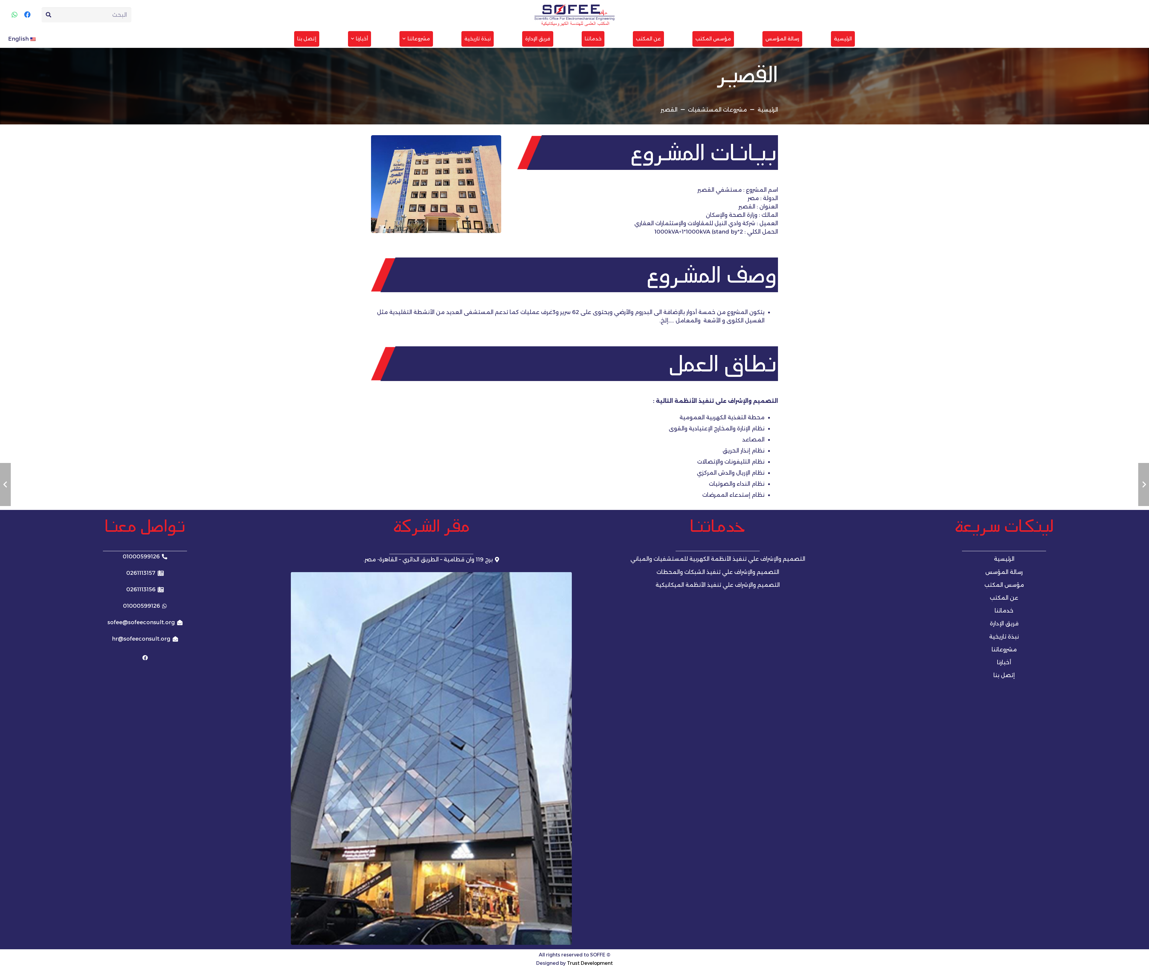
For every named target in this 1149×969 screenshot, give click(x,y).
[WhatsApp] (14, 14)
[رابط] (574, 15)
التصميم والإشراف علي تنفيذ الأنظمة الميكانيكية (718, 585)
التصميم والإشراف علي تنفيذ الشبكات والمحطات (717, 572)
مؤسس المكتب (1004, 585)
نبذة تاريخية (1004, 636)
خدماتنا (1004, 610)
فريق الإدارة (1004, 623)
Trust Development (590, 963)
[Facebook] (27, 14)
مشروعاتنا (1004, 649)
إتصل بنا (1004, 675)
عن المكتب (1004, 598)
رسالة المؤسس (1004, 572)
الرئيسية (1004, 559)
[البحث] (48, 15)
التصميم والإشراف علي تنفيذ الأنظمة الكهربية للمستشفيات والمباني (717, 559)
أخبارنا (1004, 662)
